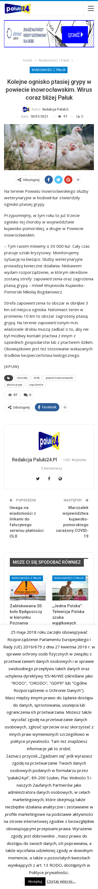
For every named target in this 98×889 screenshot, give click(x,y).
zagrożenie (36, 384)
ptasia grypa (14, 384)
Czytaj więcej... (61, 881)
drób (36, 377)
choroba (22, 377)
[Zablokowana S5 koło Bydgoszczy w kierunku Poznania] (28, 587)
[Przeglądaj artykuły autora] (49, 441)
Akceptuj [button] (35, 881)
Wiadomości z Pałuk (49, 70)
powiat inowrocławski (59, 377)
